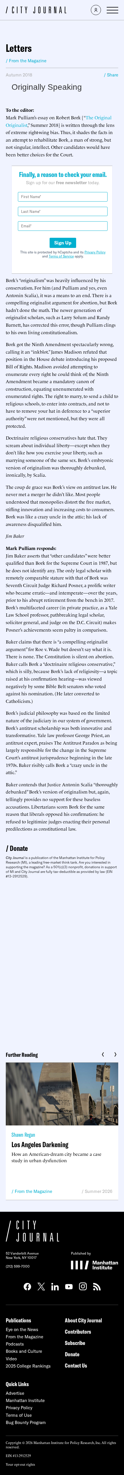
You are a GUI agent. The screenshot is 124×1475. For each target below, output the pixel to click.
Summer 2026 (98, 1191)
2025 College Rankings (28, 1366)
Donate (19, 848)
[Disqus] (62, 963)
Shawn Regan (23, 1134)
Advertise (15, 1393)
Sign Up (63, 243)
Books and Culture (24, 1351)
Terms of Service (61, 256)
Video (11, 1358)
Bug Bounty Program (26, 1422)
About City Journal (83, 1320)
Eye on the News (22, 1329)
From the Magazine (33, 1191)
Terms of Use (19, 1415)
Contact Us (76, 1365)
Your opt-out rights (20, 1464)
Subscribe (75, 1342)
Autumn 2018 (19, 74)
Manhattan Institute (25, 1400)
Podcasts (15, 1344)
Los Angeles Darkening (40, 1144)
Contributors (78, 1331)
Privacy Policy (95, 252)
